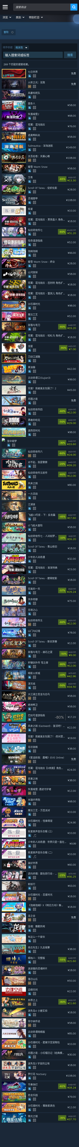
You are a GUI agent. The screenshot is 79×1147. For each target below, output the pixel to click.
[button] (7, 17)
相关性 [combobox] (19, 47)
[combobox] (41, 7)
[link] (75, 179)
